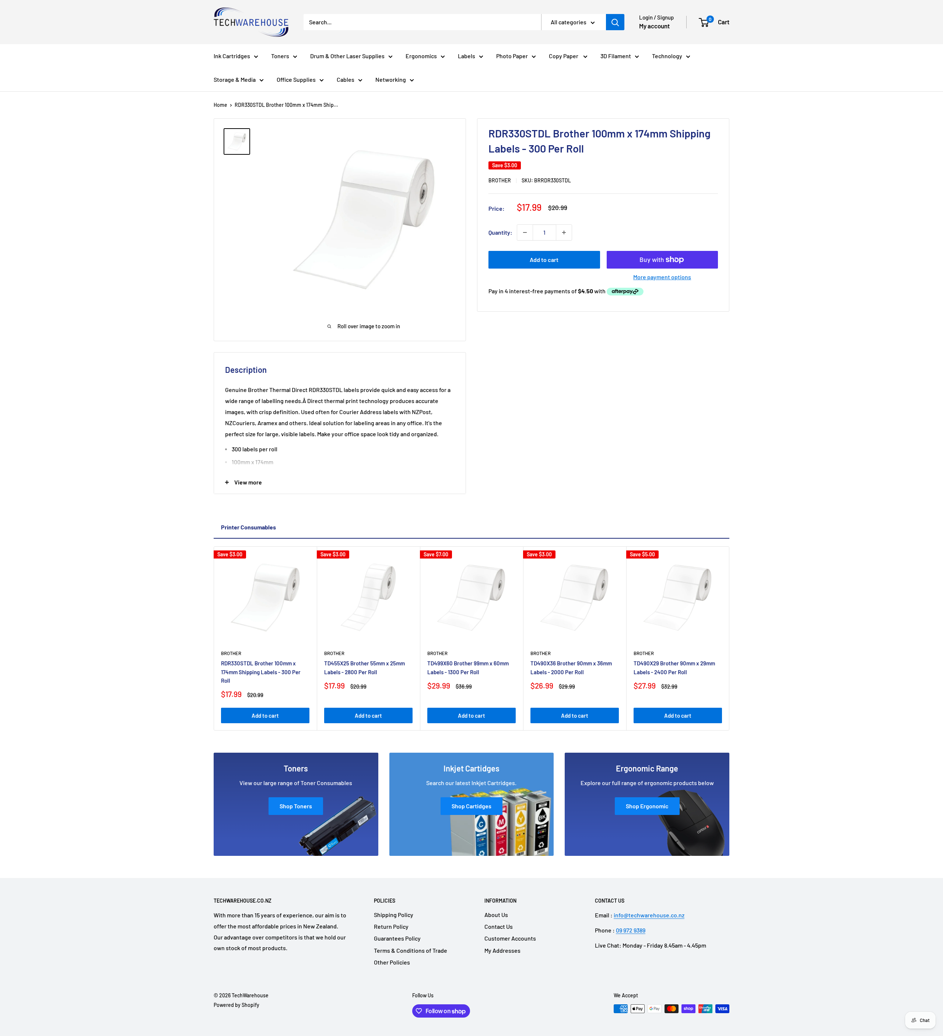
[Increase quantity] (564, 232)
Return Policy (391, 926)
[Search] (615, 22)
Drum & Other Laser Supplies (347, 55)
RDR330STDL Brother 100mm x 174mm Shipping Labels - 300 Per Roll (261, 672)
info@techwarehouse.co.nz (649, 914)
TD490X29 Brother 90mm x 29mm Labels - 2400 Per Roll (674, 667)
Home (220, 105)
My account (654, 25)
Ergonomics (421, 55)
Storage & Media (235, 79)
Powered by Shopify (236, 1005)
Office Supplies (296, 79)
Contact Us (498, 926)
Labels (466, 55)
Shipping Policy (393, 914)
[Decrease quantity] (525, 232)
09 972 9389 (630, 930)
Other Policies (392, 962)
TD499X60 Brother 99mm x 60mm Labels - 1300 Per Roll (468, 667)
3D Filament (615, 55)
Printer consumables (248, 527)
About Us (496, 914)
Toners (280, 55)
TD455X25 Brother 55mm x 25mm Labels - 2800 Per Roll (364, 667)
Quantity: (500, 232)
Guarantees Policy (397, 938)
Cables (345, 79)
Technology (667, 55)
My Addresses (502, 950)
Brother (499, 180)
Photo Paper (512, 55)
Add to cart (544, 259)
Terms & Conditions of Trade (410, 950)
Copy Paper (564, 55)
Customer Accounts (510, 938)
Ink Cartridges (232, 55)
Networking (390, 79)
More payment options (662, 276)
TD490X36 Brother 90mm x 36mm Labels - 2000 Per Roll (571, 667)
